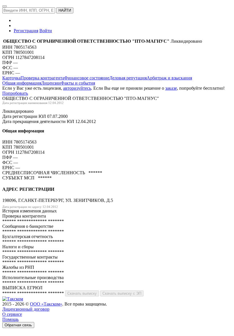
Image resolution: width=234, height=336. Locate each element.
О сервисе (12, 314)
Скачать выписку (82, 293)
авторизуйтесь (77, 88)
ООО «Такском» (46, 304)
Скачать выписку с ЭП (121, 293)
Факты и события (78, 83)
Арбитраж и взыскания (169, 77)
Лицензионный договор (25, 309)
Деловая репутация (128, 77)
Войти (45, 30)
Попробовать (15, 93)
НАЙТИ (64, 10)
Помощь (10, 319)
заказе (171, 88)
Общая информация (21, 83)
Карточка (11, 77)
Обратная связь (18, 325)
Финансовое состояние (86, 77)
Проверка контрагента (42, 77)
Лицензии (51, 83)
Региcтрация (26, 30)
